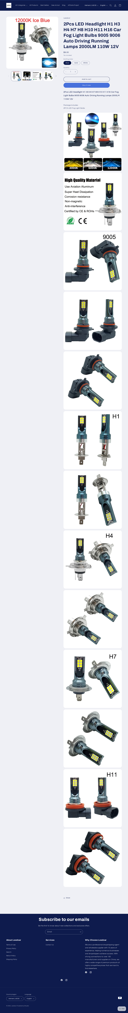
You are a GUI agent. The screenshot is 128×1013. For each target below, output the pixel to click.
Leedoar (13, 1005)
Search (8, 952)
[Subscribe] (80, 931)
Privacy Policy (11, 948)
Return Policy (11, 955)
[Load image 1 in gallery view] (16, 76)
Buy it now (86, 85)
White (85, 63)
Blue (67, 63)
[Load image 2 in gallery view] (27, 76)
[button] (21, 5)
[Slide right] (56, 76)
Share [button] (68, 898)
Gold (76, 63)
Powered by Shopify (23, 1005)
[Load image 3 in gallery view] (37, 76)
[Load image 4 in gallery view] (48, 76)
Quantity (66, 67)
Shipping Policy (11, 959)
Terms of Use (11, 945)
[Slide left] (8, 76)
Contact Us (50, 945)
